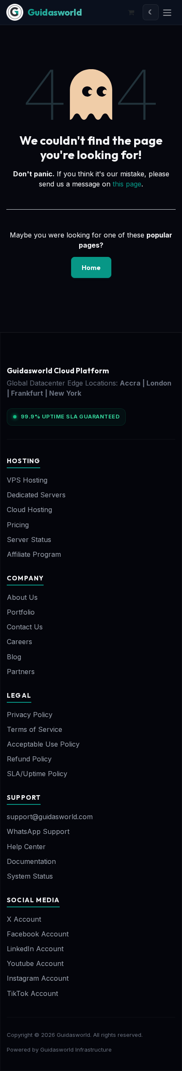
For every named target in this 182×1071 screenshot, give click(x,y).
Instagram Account (38, 978)
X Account (24, 919)
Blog (14, 657)
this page (127, 184)
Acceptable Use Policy (43, 744)
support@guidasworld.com (50, 816)
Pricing (18, 525)
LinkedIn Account (35, 948)
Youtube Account (35, 963)
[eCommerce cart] (130, 12)
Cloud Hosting (29, 509)
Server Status (29, 539)
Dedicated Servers (36, 495)
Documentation (31, 861)
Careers (19, 641)
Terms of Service (34, 729)
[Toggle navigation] (167, 12)
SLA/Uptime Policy (37, 773)
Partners (21, 671)
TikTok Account (32, 993)
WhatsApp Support (38, 831)
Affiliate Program (34, 554)
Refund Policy (29, 759)
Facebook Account (38, 934)
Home (91, 267)
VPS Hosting (27, 480)
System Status (30, 876)
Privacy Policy (29, 714)
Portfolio (21, 612)
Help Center (26, 846)
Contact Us (25, 627)
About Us (22, 597)
